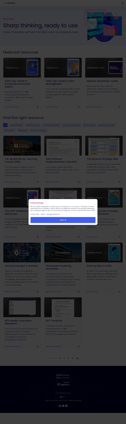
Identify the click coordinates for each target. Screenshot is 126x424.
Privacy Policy (35, 214)
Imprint (43, 214)
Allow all (63, 220)
